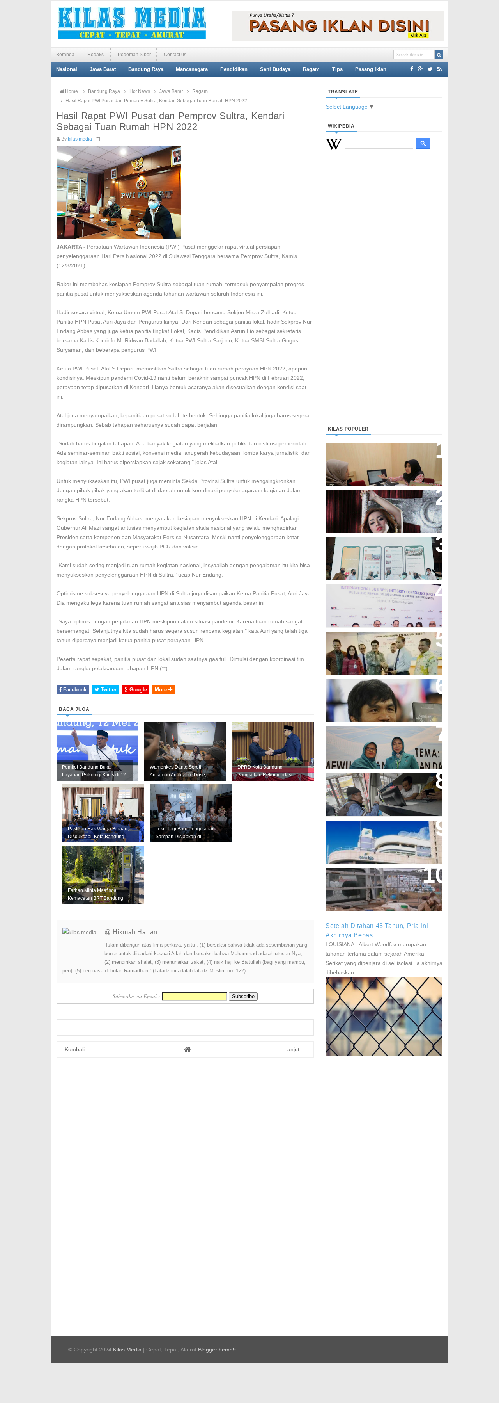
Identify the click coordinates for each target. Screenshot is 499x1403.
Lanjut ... (295, 1049)
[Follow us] (430, 69)
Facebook (74, 690)
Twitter (108, 690)
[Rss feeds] (439, 69)
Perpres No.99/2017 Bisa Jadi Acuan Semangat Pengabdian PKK (376, 743)
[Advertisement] (384, 297)
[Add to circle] (420, 69)
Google (137, 690)
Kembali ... (78, 1049)
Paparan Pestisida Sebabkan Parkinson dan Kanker (375, 881)
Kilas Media (127, 1349)
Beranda (65, 54)
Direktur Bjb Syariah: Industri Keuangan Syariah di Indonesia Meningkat (379, 460)
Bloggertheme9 (217, 1349)
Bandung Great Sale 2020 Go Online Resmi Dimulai (375, 550)
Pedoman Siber (134, 54)
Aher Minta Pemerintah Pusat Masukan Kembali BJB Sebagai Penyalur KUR (379, 837)
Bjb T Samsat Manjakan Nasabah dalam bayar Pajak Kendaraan (381, 786)
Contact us (175, 54)
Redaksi (96, 54)
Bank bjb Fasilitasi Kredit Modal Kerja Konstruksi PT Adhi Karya (381, 645)
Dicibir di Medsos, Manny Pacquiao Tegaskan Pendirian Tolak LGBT (376, 696)
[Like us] (412, 69)
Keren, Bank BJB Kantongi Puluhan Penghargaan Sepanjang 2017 (382, 601)
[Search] (439, 54)
